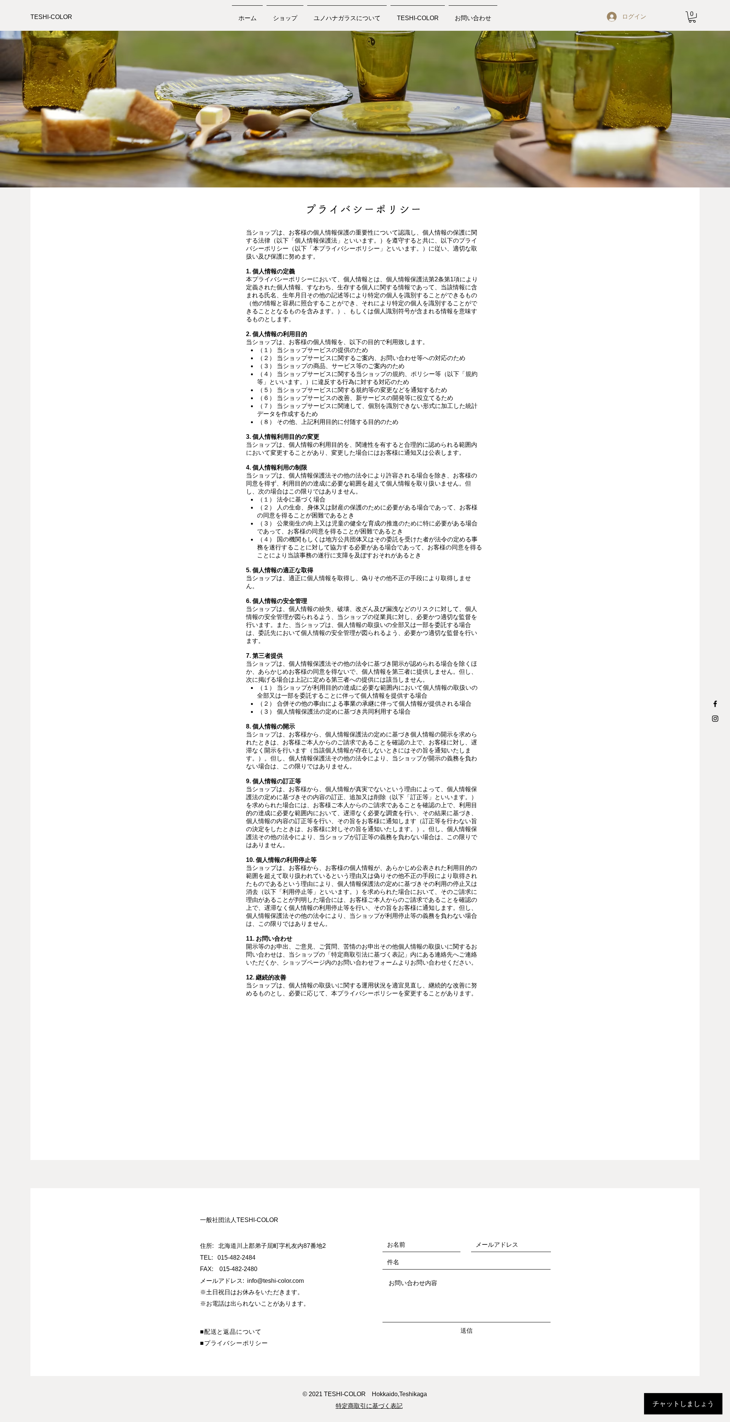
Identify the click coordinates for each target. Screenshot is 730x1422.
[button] (692, 16)
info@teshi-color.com (275, 1281)
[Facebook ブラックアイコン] (715, 704)
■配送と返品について (231, 1331)
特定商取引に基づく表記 (369, 1406)
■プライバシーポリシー (234, 1343)
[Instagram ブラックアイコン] (715, 718)
